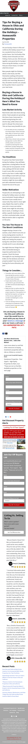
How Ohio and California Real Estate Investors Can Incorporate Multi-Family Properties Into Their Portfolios (12, 671)
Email (7, 396)
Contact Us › (15, 15)
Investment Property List (10, 708)
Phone (7, 390)
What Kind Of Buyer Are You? (14, 402)
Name (7, 377)
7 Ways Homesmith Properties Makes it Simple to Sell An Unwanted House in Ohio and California (13, 688)
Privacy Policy (21, 710)
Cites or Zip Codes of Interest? (14, 383)
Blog (17, 712)
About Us (7, 15)
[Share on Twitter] (6, 333)
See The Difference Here (14, 532)
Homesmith (8, 44)
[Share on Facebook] (3, 333)
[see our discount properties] (14, 437)
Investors (5, 710)
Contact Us (12, 712)
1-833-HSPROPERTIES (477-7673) (14, 325)
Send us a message (15, 320)
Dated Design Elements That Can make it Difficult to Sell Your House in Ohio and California (13, 677)
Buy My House (21, 708)
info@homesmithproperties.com (14, 739)
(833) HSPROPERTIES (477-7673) (14, 737)
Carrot (24, 742)
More (20, 15)
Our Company (13, 710)
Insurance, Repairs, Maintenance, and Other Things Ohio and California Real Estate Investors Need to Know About (14, 694)
